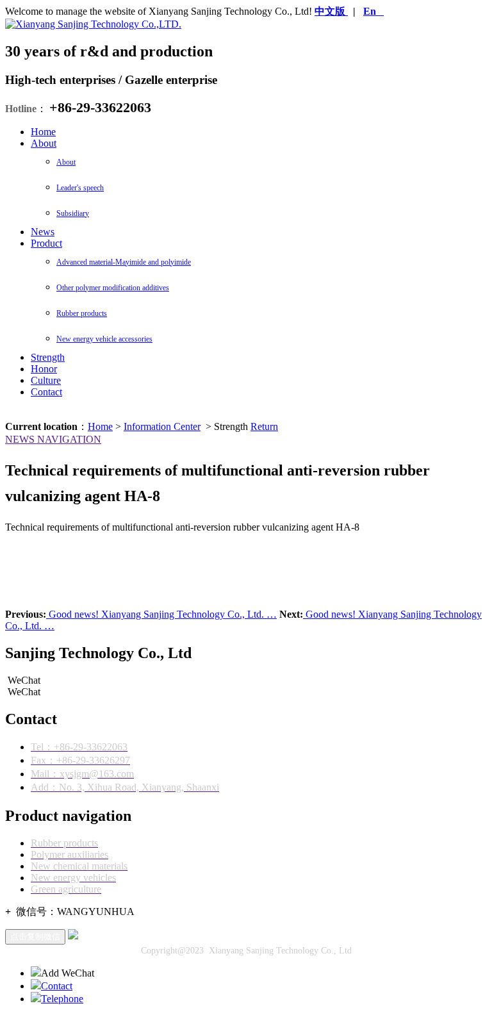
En (369, 11)
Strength (48, 357)
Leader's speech (80, 187)
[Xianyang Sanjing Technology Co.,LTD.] (93, 24)
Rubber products (81, 313)
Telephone (62, 998)
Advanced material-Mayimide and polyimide (123, 262)
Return (264, 426)
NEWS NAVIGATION (53, 439)
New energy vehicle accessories (104, 338)
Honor (44, 368)
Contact (46, 391)
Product (46, 243)
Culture (46, 380)
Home (43, 131)
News (42, 231)
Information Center (162, 426)
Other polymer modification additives (112, 287)
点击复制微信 (35, 936)
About (43, 143)
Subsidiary (72, 213)
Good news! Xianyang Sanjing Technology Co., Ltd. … (161, 614)
